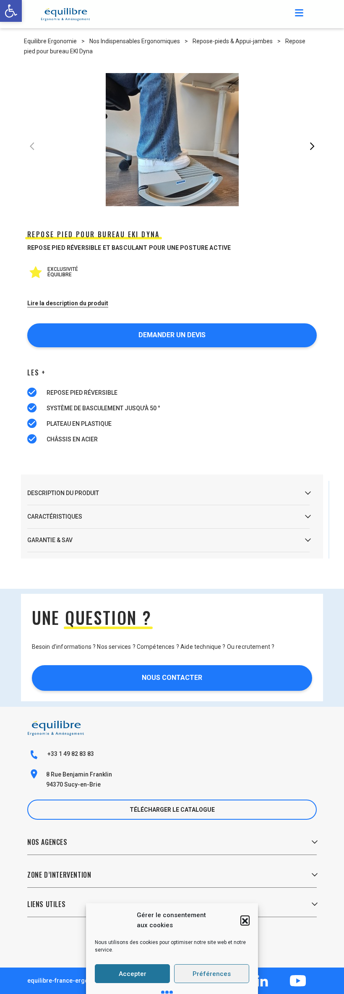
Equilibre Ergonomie (50, 41)
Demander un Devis (172, 335)
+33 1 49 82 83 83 (70, 753)
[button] (245, 920)
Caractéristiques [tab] (54, 516)
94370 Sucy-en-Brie (73, 784)
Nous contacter (172, 678)
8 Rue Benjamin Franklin (79, 774)
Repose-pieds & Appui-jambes (233, 41)
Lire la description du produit (67, 303)
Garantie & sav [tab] (50, 540)
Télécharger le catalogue (172, 809)
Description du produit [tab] (63, 493)
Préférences (212, 974)
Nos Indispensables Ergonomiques (134, 41)
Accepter (132, 974)
